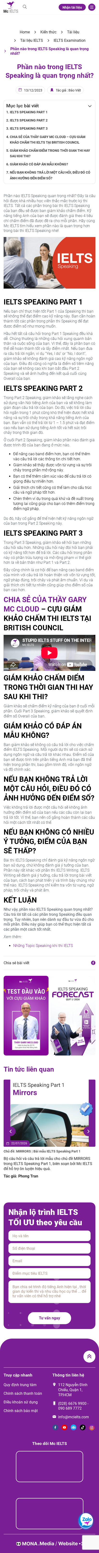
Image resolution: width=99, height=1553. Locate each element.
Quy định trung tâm (20, 1385)
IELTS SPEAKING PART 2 (29, 120)
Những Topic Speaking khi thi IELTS (43, 945)
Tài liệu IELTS (31, 40)
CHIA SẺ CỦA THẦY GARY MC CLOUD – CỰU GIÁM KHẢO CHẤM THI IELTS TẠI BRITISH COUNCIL (47, 140)
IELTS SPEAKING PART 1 (29, 112)
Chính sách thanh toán (23, 1393)
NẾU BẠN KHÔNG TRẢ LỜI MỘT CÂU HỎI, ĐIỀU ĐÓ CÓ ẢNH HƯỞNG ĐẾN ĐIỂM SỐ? (50, 175)
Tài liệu (73, 32)
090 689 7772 (70, 1408)
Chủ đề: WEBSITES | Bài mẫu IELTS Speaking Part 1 (43, 1151)
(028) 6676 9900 (72, 1403)
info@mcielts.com (73, 1417)
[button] (11, 1131)
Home (25, 32)
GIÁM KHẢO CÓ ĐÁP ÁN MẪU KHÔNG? (39, 164)
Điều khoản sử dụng (21, 1402)
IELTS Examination (70, 40)
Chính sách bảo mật (21, 1410)
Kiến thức (48, 32)
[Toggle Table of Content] (87, 106)
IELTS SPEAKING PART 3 (29, 129)
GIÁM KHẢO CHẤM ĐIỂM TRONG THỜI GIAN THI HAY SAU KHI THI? (50, 153)
